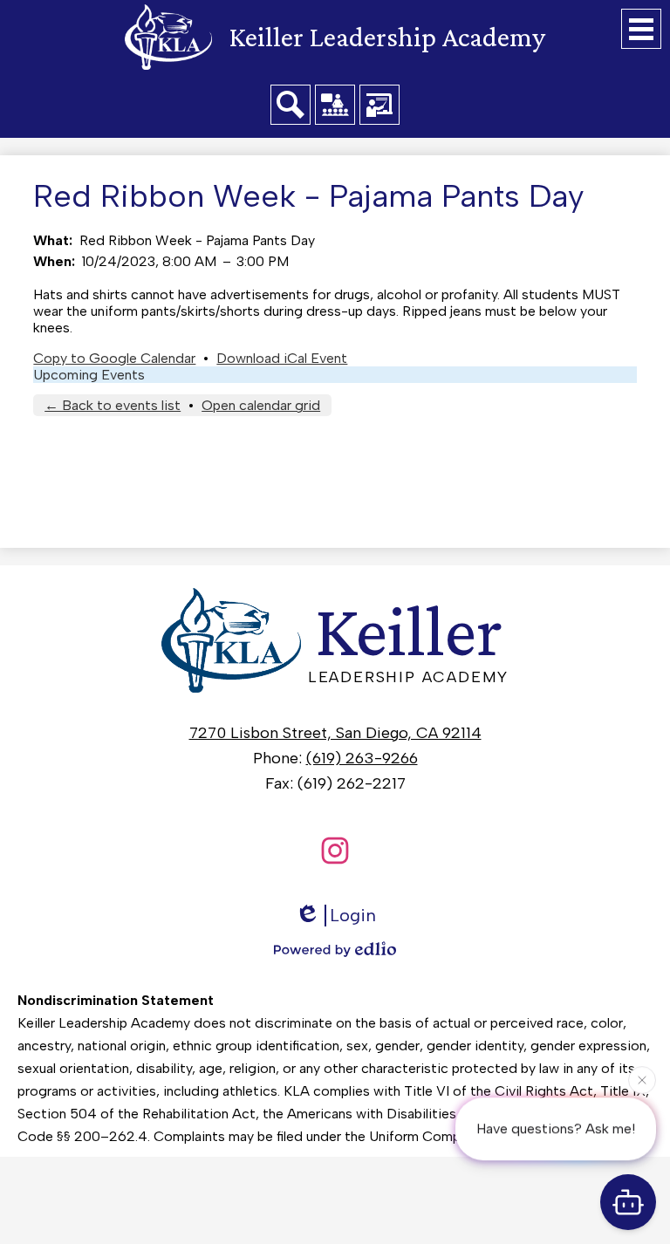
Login (353, 915)
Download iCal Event (281, 358)
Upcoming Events (89, 374)
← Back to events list (112, 405)
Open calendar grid (261, 405)
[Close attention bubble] (642, 1080)
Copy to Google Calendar (114, 358)
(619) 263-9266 (362, 758)
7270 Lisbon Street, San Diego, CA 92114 (335, 732)
